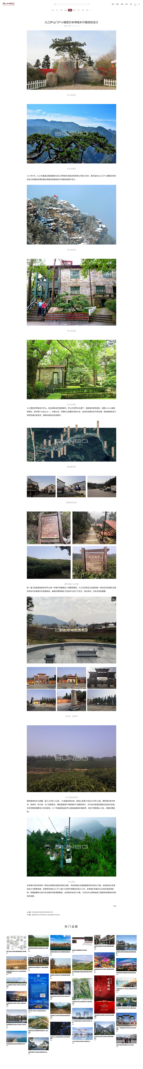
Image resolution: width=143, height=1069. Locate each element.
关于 (57, 10)
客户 (79, 10)
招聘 (74, 10)
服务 (66, 10)
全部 (53, 10)
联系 (87, 10)
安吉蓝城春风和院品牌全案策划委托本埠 (42, 912)
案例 (83, 10)
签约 (70, 10)
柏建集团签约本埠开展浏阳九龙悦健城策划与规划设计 (46, 915)
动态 (61, 10)
